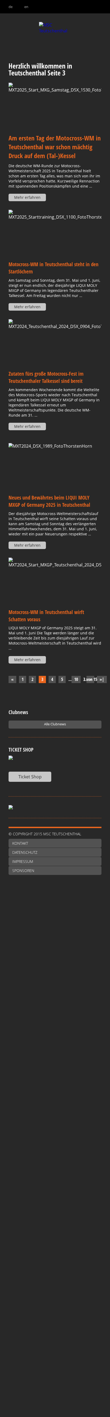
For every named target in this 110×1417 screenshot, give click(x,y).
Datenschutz (24, 852)
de (11, 6)
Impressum (22, 861)
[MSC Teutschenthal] (55, 38)
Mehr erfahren (27, 197)
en (26, 6)
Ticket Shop (30, 777)
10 (76, 679)
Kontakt (20, 843)
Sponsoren (23, 870)
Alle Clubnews (55, 724)
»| (102, 679)
